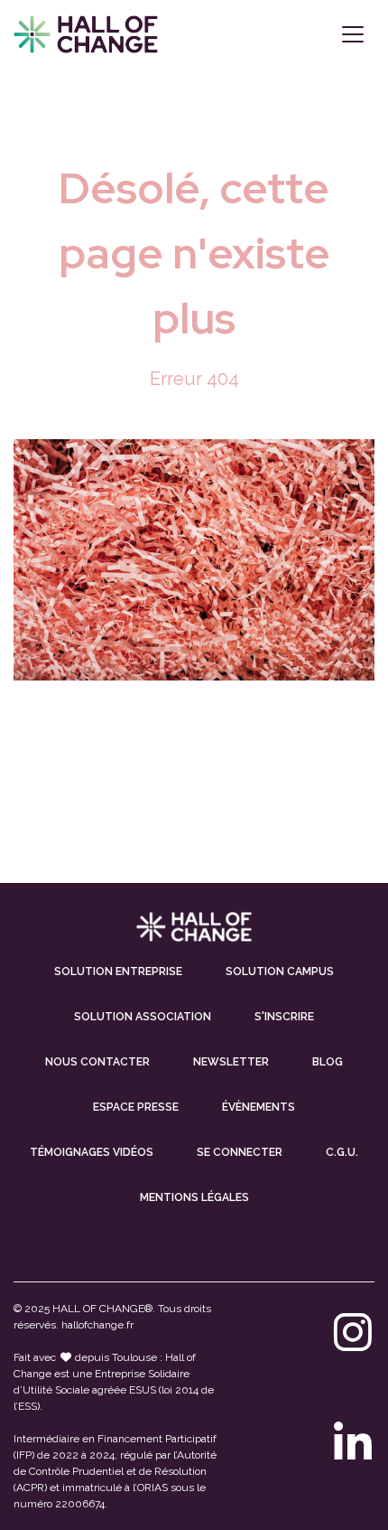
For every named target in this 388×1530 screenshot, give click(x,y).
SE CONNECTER (239, 1152)
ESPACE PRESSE (136, 1107)
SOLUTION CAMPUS (280, 971)
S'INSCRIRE (284, 1016)
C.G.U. (342, 1152)
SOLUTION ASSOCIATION (142, 1016)
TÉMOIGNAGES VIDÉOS (91, 1152)
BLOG (327, 1062)
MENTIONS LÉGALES (194, 1197)
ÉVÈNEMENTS (258, 1107)
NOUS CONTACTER (97, 1062)
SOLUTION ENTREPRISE (118, 971)
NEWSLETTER (231, 1062)
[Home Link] (86, 34)
